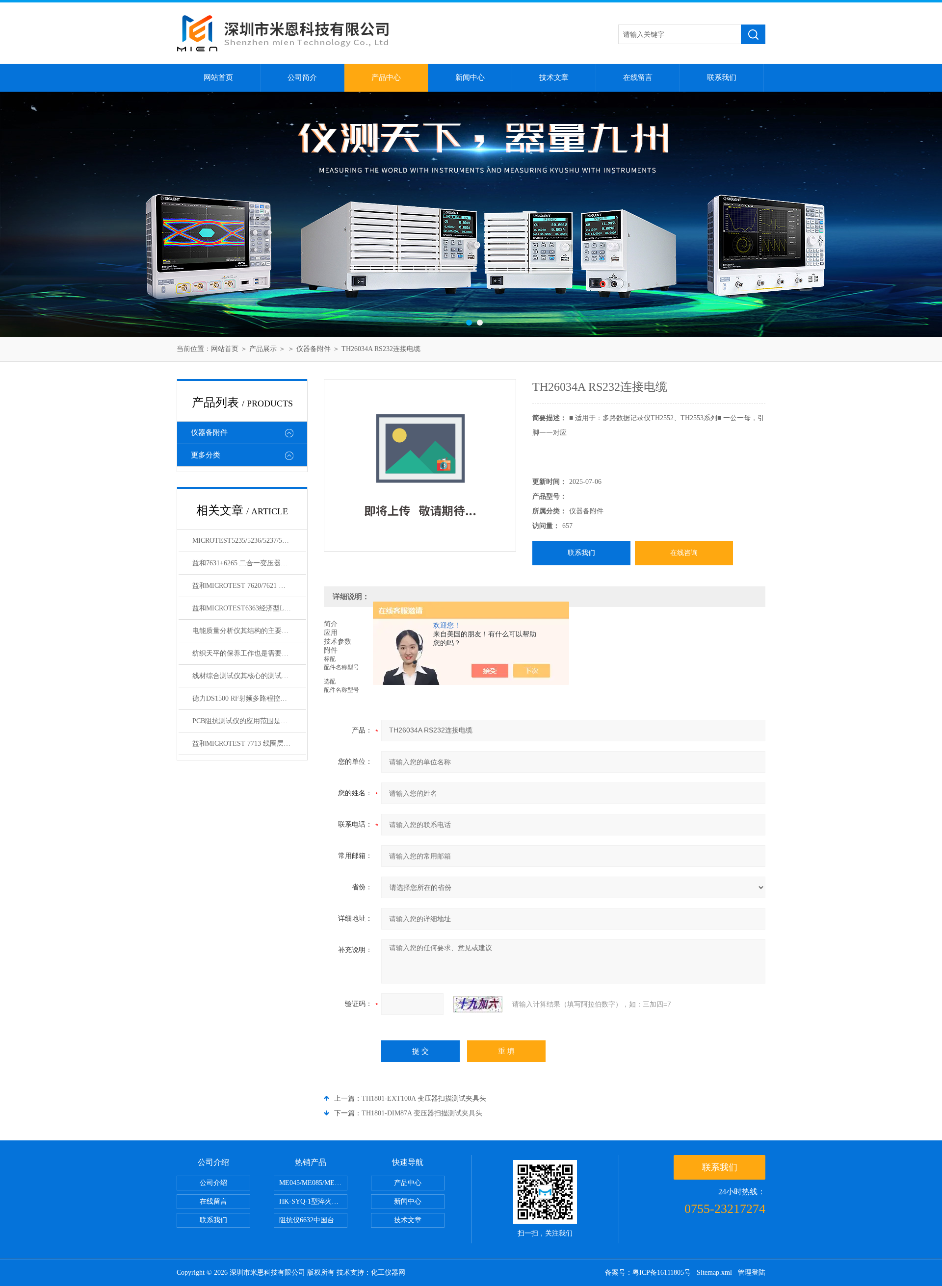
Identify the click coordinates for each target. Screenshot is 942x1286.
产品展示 (263, 349)
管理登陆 (751, 1272)
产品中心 (386, 77)
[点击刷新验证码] (477, 1004)
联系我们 (721, 77)
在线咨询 (684, 552)
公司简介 (302, 77)
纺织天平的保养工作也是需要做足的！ (249, 653)
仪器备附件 (313, 349)
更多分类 (205, 455)
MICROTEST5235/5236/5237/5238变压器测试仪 (249, 540)
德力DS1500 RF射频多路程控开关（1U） (249, 698)
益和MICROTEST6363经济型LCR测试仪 (249, 608)
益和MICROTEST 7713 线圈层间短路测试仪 (249, 743)
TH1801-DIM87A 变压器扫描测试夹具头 (422, 1113)
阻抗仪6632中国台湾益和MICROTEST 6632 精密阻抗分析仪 (313, 1220)
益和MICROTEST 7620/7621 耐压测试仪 (249, 585)
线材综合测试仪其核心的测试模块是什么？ (249, 676)
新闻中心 (470, 77)
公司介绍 (213, 1182)
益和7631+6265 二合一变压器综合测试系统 (249, 563)
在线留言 (638, 77)
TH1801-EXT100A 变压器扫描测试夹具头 (424, 1098)
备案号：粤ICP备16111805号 (648, 1272)
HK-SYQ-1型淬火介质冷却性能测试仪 (313, 1201)
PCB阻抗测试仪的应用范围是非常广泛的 (249, 721)
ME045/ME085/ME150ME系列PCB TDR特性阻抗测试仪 (313, 1182)
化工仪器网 (388, 1272)
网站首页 (218, 77)
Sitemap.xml (714, 1272)
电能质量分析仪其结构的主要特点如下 (249, 630)
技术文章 (554, 77)
